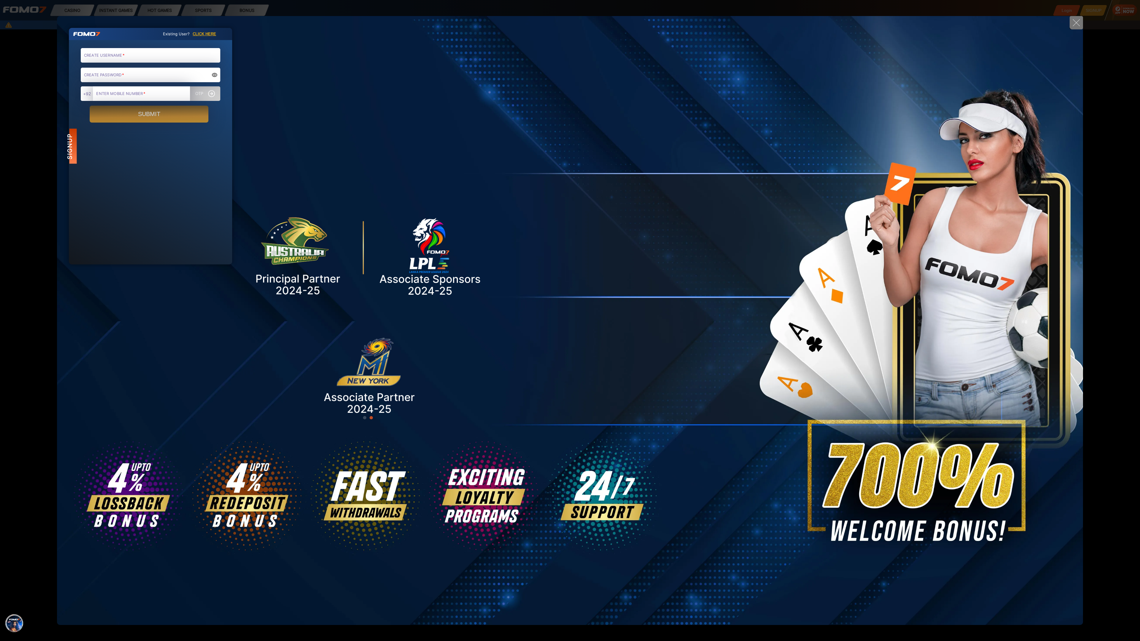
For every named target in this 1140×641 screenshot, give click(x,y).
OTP (199, 93)
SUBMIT (149, 114)
